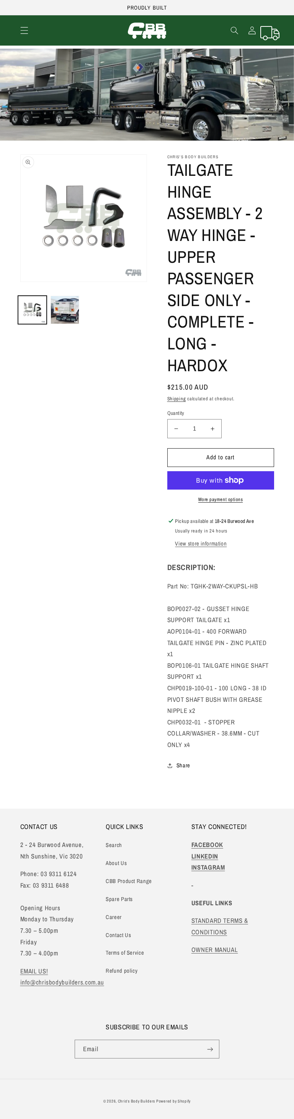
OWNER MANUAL (214, 949)
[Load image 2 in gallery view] (65, 310)
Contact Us (118, 935)
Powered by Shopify (173, 1101)
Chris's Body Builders (137, 1101)
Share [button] (183, 765)
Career (114, 917)
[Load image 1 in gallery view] (32, 310)
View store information (201, 543)
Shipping (176, 398)
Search (114, 845)
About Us (116, 863)
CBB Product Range (129, 881)
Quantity (176, 413)
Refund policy (121, 971)
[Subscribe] (210, 1049)
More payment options (220, 499)
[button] (24, 30)
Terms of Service (125, 953)
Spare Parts (119, 899)
